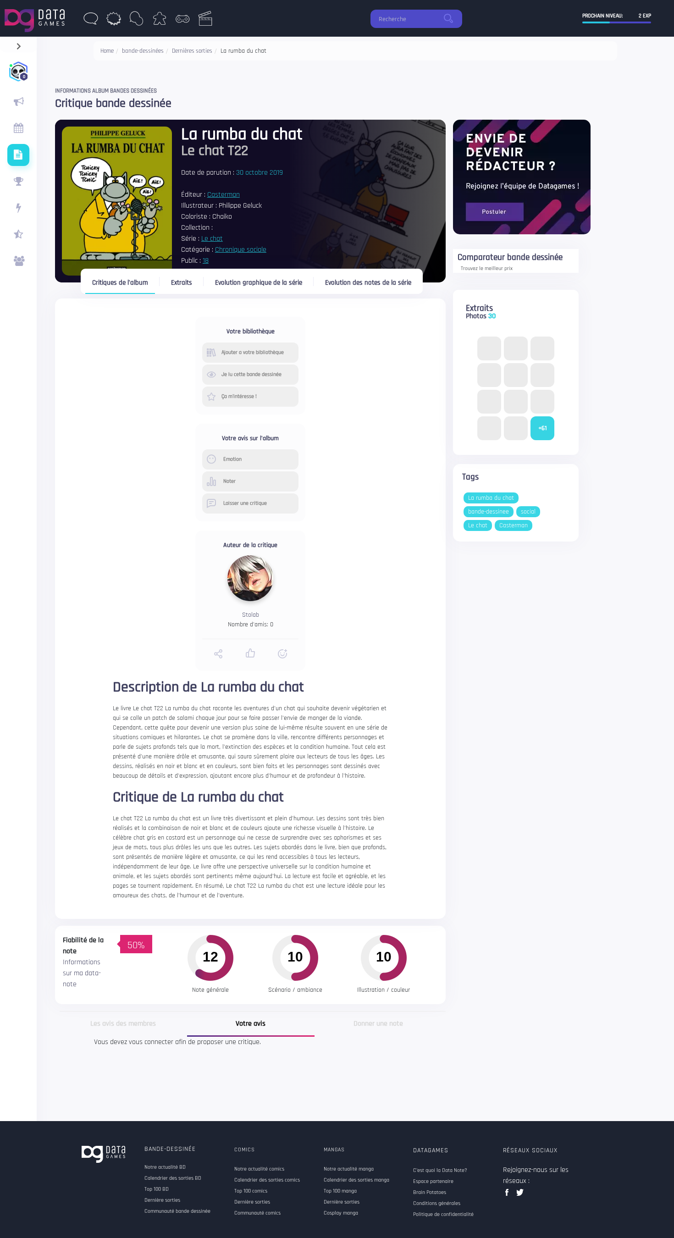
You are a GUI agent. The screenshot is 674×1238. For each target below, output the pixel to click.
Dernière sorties (162, 1200)
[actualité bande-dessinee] (18, 102)
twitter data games (520, 1195)
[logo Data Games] (37, 18)
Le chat (212, 238)
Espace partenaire (433, 1181)
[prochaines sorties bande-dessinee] (18, 128)
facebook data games (508, 1195)
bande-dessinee (488, 512)
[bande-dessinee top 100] (18, 182)
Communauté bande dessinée (177, 1211)
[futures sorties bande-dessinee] (18, 155)
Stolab (250, 615)
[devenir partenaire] (522, 177)
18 (206, 260)
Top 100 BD (156, 1189)
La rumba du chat (491, 498)
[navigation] (18, 44)
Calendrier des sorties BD (172, 1178)
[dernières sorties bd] (91, 21)
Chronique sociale (240, 249)
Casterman (223, 194)
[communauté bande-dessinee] (18, 261)
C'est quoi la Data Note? (440, 1170)
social (528, 512)
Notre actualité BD (165, 1167)
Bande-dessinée (170, 1149)
